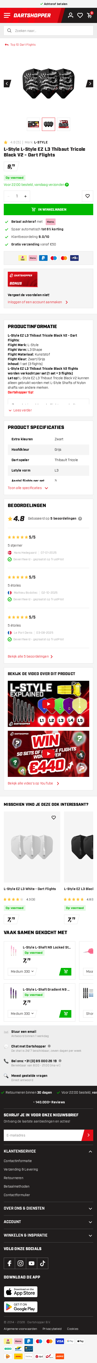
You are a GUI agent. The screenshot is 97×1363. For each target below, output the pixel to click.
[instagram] (20, 1263)
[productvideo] (48, 704)
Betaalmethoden (17, 1187)
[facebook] (9, 1263)
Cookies (72, 1329)
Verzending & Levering (21, 1169)
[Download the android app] (21, 1307)
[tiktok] (42, 1263)
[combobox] (51, 31)
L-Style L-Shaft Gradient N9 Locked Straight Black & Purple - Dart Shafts (47, 990)
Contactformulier (17, 1195)
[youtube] (31, 1263)
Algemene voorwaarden (20, 1329)
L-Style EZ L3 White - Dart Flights (30, 889)
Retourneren (13, 1178)
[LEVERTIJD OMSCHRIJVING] (67, 185)
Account (12, 1222)
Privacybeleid (52, 1329)
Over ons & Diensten (24, 1208)
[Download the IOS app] (21, 1291)
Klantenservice (20, 1151)
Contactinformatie (18, 1161)
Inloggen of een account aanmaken (35, 302)
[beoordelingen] (80, 518)
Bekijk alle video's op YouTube (30, 783)
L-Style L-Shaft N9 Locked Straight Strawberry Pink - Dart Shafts (47, 947)
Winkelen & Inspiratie (26, 1235)
